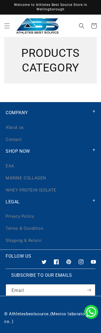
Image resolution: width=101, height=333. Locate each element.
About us (15, 127)
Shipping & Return (23, 240)
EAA (10, 165)
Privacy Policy (20, 216)
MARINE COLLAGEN (26, 178)
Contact (14, 139)
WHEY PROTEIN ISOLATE (31, 190)
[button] (7, 26)
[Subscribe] (89, 290)
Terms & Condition (24, 228)
